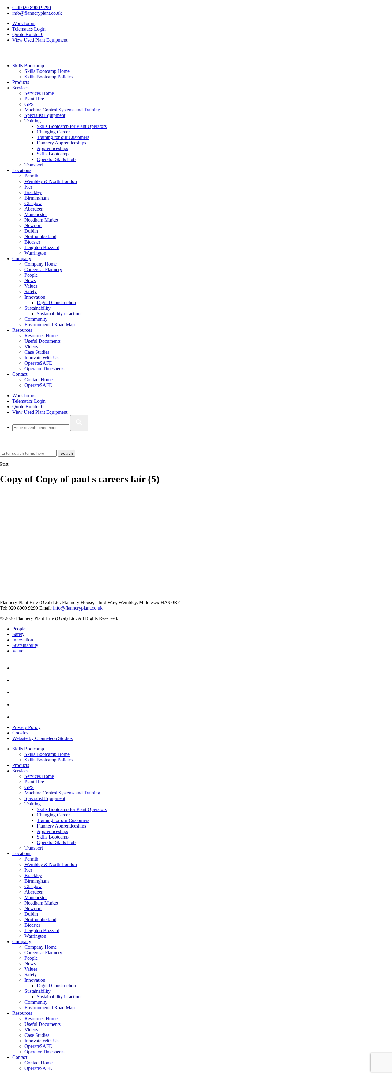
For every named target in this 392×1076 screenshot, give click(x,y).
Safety (30, 291)
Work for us (23, 23)
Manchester (35, 214)
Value (17, 650)
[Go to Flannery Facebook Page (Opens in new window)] (17, 692)
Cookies (20, 732)
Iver (28, 186)
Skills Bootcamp (28, 65)
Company (21, 258)
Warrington (35, 253)
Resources (22, 330)
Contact (19, 374)
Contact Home (38, 379)
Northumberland (40, 236)
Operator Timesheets (44, 368)
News (30, 280)
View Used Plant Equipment (39, 40)
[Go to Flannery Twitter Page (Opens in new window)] (17, 704)
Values (30, 286)
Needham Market (41, 219)
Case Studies (36, 352)
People (31, 275)
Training (32, 120)
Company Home (40, 264)
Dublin (31, 231)
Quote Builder (27, 406)
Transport (33, 164)
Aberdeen (33, 208)
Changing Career (53, 131)
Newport (33, 225)
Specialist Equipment (44, 115)
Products (20, 82)
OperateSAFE (38, 363)
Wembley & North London (50, 181)
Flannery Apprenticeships (61, 142)
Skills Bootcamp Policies (48, 76)
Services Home (39, 93)
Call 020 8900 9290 (31, 7)
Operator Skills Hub (56, 159)
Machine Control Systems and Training (62, 109)
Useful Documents (42, 341)
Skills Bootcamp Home (47, 71)
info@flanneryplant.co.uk (37, 13)
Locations (21, 170)
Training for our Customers (63, 137)
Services (20, 87)
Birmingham (36, 197)
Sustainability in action (59, 313)
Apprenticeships (52, 148)
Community (35, 319)
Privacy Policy (26, 727)
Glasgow (33, 203)
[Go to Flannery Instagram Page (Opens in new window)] (17, 716)
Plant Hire (34, 98)
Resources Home (41, 335)
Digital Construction (56, 302)
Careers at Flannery (43, 269)
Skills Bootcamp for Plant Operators (72, 126)
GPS (29, 104)
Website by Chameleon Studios (42, 738)
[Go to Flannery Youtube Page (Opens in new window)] (17, 680)
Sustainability (37, 308)
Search (66, 453)
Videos (31, 346)
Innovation (34, 297)
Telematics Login (29, 29)
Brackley (33, 192)
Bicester (32, 242)
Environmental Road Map (49, 324)
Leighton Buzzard (41, 247)
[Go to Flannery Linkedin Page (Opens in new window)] (17, 668)
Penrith (31, 175)
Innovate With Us (41, 357)
